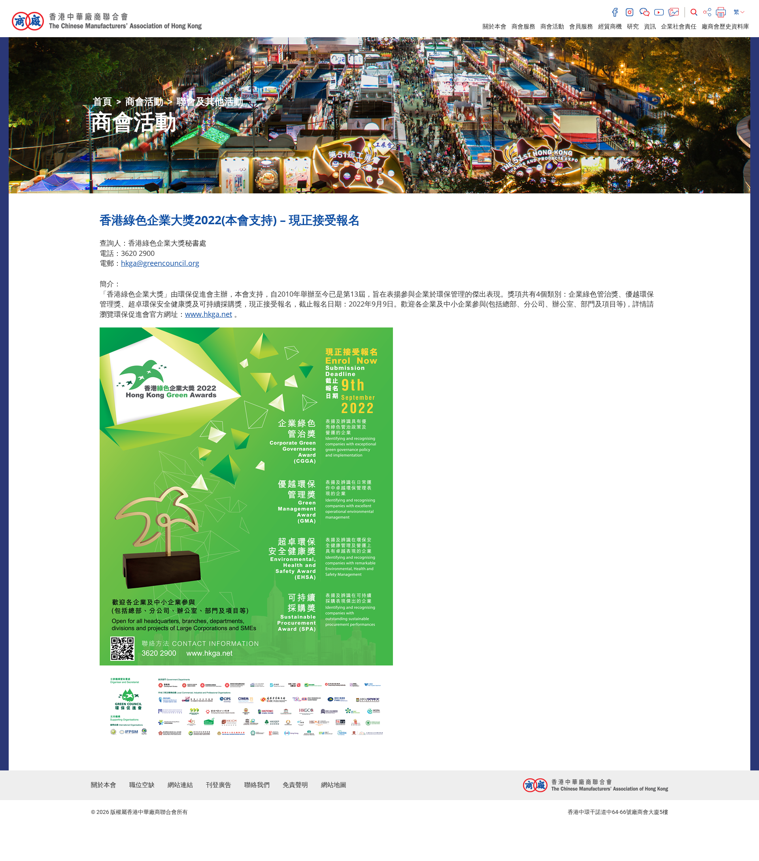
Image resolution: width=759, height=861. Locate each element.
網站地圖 (333, 785)
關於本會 (494, 26)
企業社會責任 (679, 26)
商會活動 (552, 26)
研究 (633, 26)
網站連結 (180, 785)
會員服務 (581, 26)
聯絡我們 (257, 785)
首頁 (102, 101)
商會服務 (523, 26)
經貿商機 (610, 26)
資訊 (650, 26)
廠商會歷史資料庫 (725, 26)
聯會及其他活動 (210, 101)
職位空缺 (142, 785)
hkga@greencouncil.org (160, 263)
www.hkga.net (208, 314)
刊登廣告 (218, 785)
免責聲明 (295, 785)
